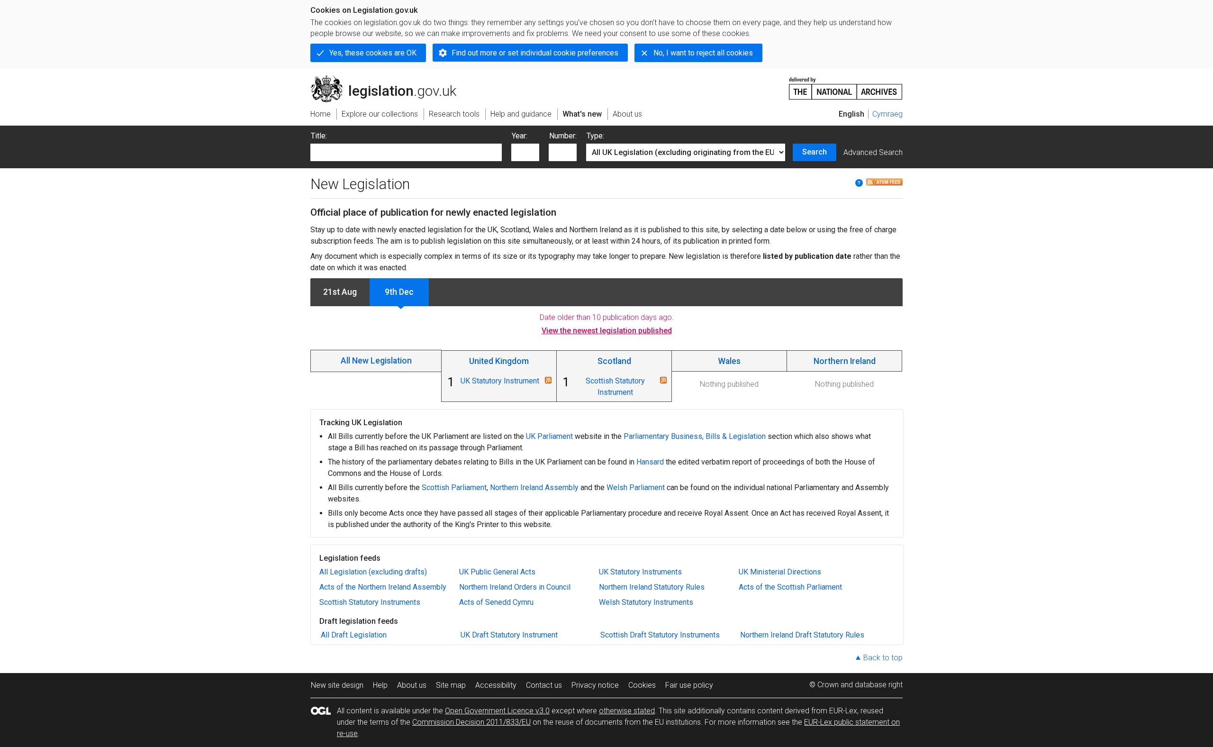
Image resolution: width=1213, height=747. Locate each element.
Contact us (544, 685)
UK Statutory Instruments (640, 571)
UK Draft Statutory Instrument (509, 634)
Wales (729, 361)
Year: (519, 135)
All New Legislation (376, 360)
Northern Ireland (845, 361)
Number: (563, 135)
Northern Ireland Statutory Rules (652, 587)
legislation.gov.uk (389, 79)
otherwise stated (627, 710)
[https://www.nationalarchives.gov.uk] (846, 84)
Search (814, 151)
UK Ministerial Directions (780, 571)
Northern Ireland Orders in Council (514, 587)
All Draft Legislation (354, 634)
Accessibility (495, 685)
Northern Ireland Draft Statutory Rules (802, 634)
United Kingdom (499, 361)
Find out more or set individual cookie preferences (535, 52)
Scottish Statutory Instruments (369, 602)
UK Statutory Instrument (500, 380)
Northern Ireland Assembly (534, 487)
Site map (451, 685)
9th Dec (399, 292)
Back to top (883, 657)
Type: (595, 135)
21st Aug (340, 292)
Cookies (642, 685)
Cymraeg (887, 113)
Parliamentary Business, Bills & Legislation (695, 436)
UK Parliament (549, 436)
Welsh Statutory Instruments (646, 602)
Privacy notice (595, 685)
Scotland (614, 361)
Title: (319, 135)
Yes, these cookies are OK (372, 52)
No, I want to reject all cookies (703, 52)
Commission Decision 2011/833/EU (471, 722)
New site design (337, 685)
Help (380, 685)
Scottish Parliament (454, 487)
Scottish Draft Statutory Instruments (660, 634)
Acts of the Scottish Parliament (790, 587)
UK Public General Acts (497, 571)
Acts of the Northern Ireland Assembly (382, 587)
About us (411, 685)
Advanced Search (873, 152)
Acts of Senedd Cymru (496, 602)
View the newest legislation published (607, 330)
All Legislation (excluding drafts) (373, 571)
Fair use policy (689, 685)
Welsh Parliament (635, 487)
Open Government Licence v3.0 (497, 710)
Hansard (650, 461)
